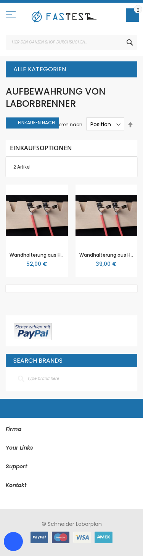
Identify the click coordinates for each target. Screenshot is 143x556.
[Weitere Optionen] (33, 330)
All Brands (127, 360)
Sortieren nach (65, 124)
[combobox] (71, 42)
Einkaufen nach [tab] (36, 122)
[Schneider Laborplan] (64, 16)
